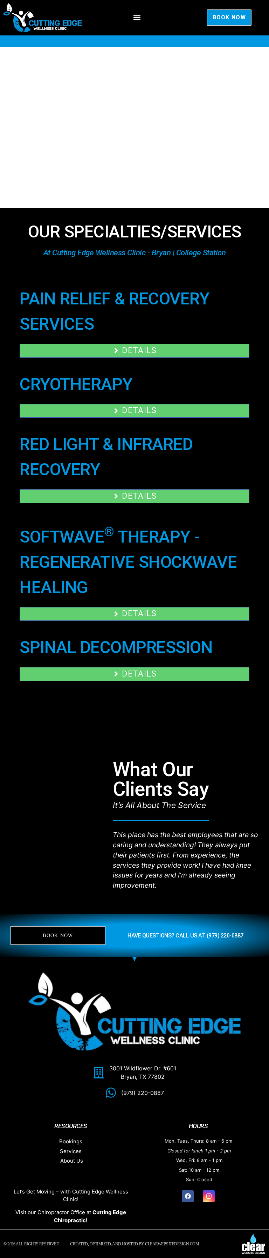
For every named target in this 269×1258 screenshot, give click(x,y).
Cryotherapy (76, 384)
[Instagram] (209, 1196)
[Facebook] (188, 1196)
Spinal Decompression (116, 647)
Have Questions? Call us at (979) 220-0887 (185, 935)
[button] (137, 17)
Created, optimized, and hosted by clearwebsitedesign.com (134, 1244)
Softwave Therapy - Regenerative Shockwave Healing (128, 562)
